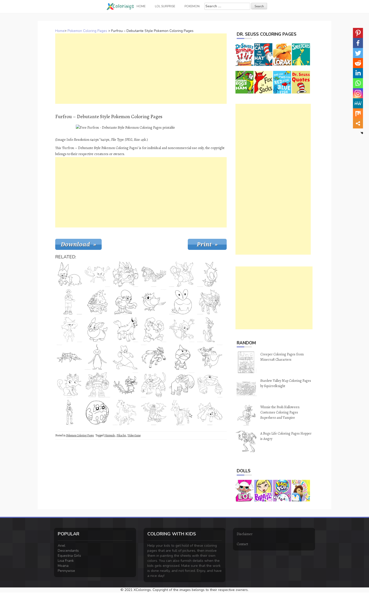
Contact (242, 544)
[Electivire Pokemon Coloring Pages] (153, 385)
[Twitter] (358, 53)
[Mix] (358, 113)
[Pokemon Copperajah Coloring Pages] (182, 385)
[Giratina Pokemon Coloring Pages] (153, 412)
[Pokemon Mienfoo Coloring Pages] (125, 357)
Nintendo (109, 435)
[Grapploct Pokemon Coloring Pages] (125, 302)
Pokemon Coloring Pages (87, 30)
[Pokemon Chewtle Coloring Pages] (182, 357)
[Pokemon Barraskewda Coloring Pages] (69, 357)
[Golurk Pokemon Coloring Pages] (97, 385)
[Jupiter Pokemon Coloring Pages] (69, 412)
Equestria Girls (69, 555)
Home (60, 30)
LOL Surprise (165, 6)
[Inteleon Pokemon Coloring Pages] (210, 329)
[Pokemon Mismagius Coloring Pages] (69, 329)
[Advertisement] (141, 68)
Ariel (61, 545)
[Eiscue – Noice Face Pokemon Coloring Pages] (97, 357)
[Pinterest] (358, 33)
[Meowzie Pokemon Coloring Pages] (69, 385)
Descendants (68, 550)
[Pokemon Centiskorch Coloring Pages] (125, 385)
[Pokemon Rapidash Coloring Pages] (125, 412)
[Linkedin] (358, 73)
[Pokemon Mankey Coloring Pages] (97, 274)
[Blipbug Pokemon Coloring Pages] (210, 274)
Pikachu (121, 435)
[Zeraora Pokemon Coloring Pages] (153, 357)
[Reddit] (358, 63)
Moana (63, 565)
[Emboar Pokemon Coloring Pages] (125, 274)
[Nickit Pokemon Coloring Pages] (69, 274)
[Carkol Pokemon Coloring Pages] (97, 302)
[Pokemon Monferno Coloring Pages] (182, 329)
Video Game (134, 435)
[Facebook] (358, 43)
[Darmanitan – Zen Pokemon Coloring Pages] (97, 412)
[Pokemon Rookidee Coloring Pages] (153, 302)
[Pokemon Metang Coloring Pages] (210, 385)
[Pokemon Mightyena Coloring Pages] (125, 329)
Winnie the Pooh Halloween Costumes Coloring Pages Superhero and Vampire (279, 412)
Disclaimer (245, 534)
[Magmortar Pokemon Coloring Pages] (182, 274)
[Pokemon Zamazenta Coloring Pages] (210, 302)
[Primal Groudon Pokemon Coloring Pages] (153, 274)
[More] (358, 123)
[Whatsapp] (358, 83)
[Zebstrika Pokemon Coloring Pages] (182, 412)
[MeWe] (358, 103)
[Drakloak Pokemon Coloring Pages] (210, 357)
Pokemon (192, 6)
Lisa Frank (66, 560)
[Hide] (362, 133)
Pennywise (66, 570)
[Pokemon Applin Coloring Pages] (182, 302)
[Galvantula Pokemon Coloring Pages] (210, 412)
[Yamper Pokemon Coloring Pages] (97, 329)
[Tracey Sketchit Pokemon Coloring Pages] (69, 302)
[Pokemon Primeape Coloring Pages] (153, 329)
